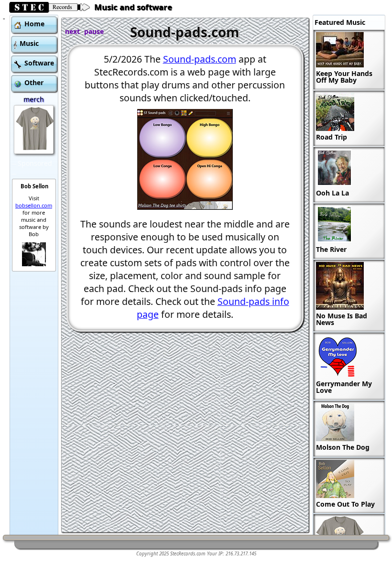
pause (94, 31)
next (72, 31)
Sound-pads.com (199, 59)
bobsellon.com (33, 205)
